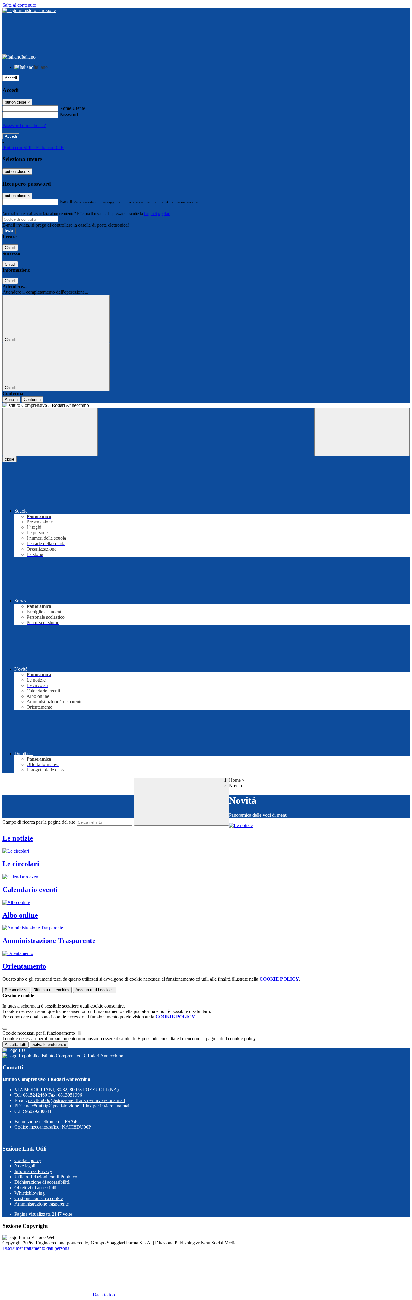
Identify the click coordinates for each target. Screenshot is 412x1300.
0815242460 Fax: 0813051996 (52, 1094)
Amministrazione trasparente (41, 1203)
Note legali (24, 1165)
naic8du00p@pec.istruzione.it (78, 1105)
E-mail (65, 201)
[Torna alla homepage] (206, 405)
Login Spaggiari (157, 213)
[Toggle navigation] (50, 432)
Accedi (11, 78)
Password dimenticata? (24, 125)
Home (235, 780)
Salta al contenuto (19, 5)
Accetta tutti (94, 990)
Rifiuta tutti (51, 990)
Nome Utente (72, 108)
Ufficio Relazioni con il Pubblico (45, 1176)
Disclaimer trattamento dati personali (37, 1248)
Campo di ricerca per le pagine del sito (38, 822)
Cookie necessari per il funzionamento (39, 1033)
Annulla (11, 399)
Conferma (32, 399)
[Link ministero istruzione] (29, 10)
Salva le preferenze (49, 1044)
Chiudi (10, 247)
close (9, 459)
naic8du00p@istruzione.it (76, 1100)
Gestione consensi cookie (38, 1198)
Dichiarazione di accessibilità (42, 1182)
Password (68, 114)
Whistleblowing (29, 1193)
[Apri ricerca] (362, 432)
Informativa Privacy (33, 1171)
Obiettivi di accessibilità (37, 1187)
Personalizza (16, 990)
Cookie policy (27, 1160)
